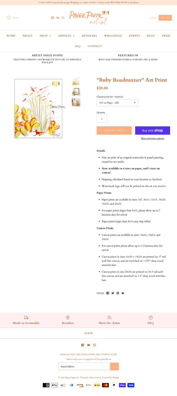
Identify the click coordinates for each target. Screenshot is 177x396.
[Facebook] (52, 17)
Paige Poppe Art (72, 377)
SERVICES (66, 35)
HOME (11, 35)
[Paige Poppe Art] (88, 10)
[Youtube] (58, 17)
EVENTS (134, 35)
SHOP (45, 35)
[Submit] (114, 366)
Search (88, 333)
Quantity (101, 112)
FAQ (78, 46)
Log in (153, 17)
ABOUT (28, 35)
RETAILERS (89, 35)
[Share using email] (123, 293)
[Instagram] (63, 17)
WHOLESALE (113, 35)
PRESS (166, 35)
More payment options (152, 138)
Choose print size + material (110, 96)
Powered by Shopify (110, 377)
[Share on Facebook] (107, 293)
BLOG (151, 35)
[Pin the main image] (118, 293)
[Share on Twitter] (112, 293)
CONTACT (95, 46)
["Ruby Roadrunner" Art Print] (38, 108)
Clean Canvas (95, 377)
